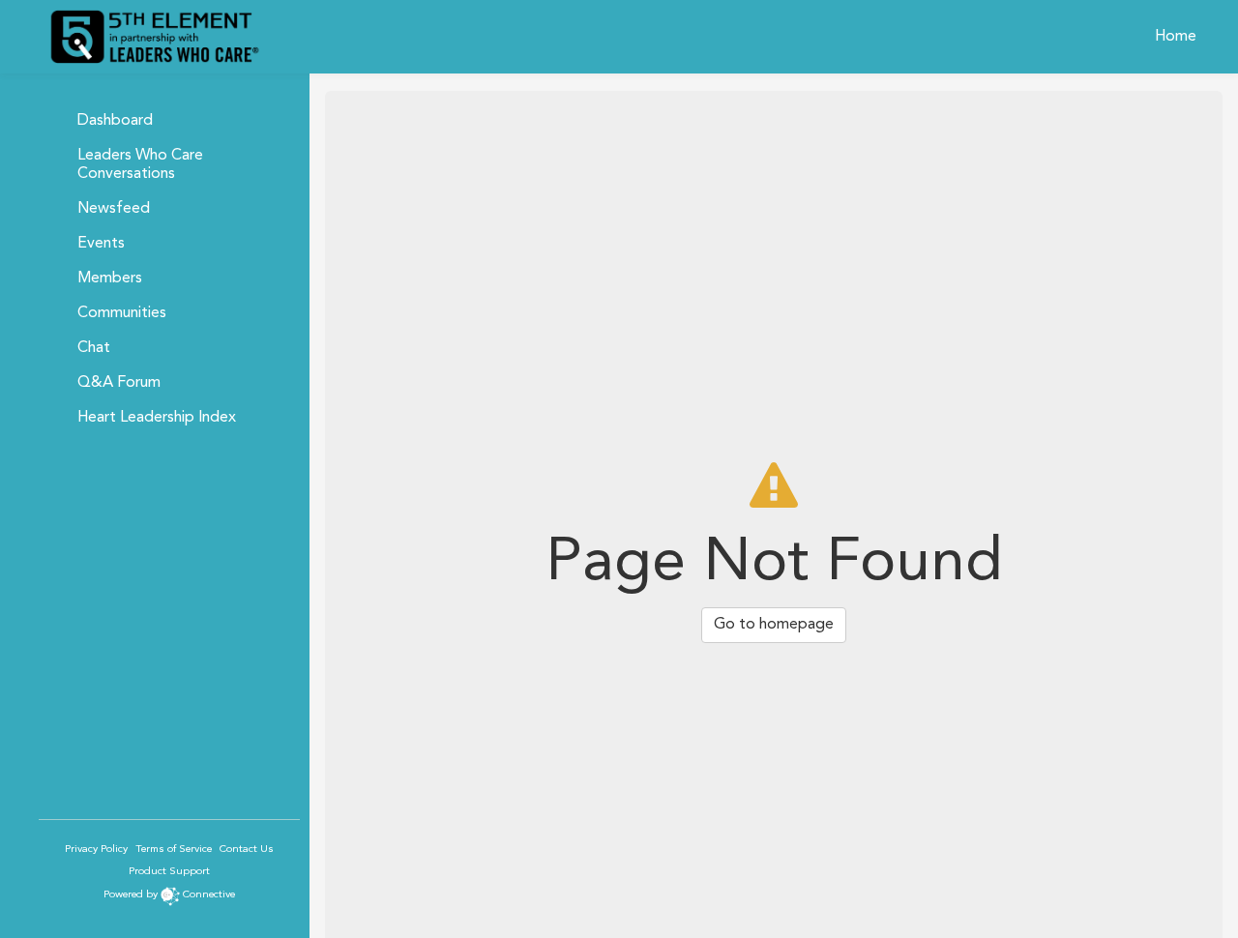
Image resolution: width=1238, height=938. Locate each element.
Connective (209, 895)
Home (1175, 36)
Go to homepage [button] (774, 624)
